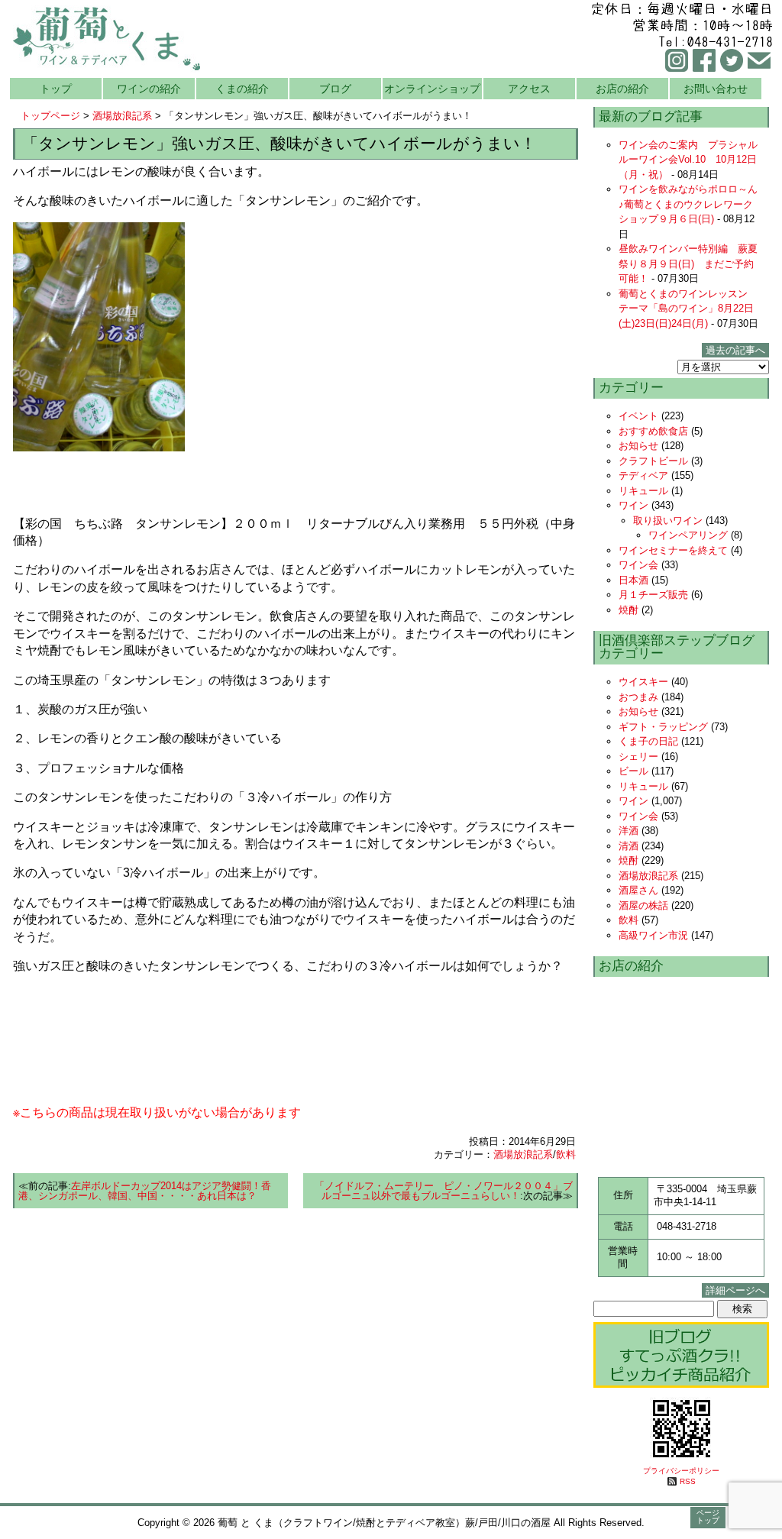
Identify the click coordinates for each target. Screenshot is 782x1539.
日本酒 (633, 580)
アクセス (529, 88)
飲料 (566, 1154)
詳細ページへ (735, 1290)
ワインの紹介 (149, 88)
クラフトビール (653, 461)
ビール (633, 771)
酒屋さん (638, 890)
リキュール (643, 490)
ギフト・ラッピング (663, 726)
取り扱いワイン (668, 520)
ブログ (335, 88)
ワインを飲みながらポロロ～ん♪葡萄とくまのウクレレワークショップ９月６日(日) (688, 204)
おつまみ (638, 697)
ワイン (633, 505)
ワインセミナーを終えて (673, 550)
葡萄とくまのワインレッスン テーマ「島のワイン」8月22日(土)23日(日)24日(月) (688, 308)
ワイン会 (638, 565)
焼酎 (628, 610)
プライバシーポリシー (681, 1470)
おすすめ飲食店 (653, 431)
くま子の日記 (648, 741)
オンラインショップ (432, 88)
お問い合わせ (715, 88)
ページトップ (707, 1516)
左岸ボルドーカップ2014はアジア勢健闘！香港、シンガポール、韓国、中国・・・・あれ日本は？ (144, 1190)
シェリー (638, 756)
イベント (638, 416)
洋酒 (628, 830)
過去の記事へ (735, 350)
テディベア (643, 475)
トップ (56, 88)
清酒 (628, 846)
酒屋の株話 (643, 905)
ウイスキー (643, 681)
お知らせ (638, 445)
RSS (688, 1481)
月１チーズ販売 (653, 594)
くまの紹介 (242, 88)
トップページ (50, 115)
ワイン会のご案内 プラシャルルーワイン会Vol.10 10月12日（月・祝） (688, 159)
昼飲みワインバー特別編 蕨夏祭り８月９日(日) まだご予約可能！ (688, 263)
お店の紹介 (622, 88)
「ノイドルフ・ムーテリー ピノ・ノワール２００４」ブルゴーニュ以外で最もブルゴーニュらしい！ (444, 1190)
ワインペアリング (688, 535)
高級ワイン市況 (653, 935)
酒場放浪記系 (122, 115)
